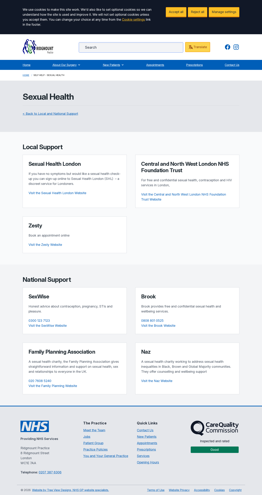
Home (26, 65)
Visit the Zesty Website (45, 245)
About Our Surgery (64, 65)
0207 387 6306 (50, 472)
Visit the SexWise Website (48, 325)
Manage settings (224, 12)
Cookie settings (133, 19)
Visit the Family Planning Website (53, 386)
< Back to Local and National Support (50, 114)
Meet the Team (94, 430)
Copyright (235, 490)
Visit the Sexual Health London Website (57, 193)
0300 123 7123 (39, 320)
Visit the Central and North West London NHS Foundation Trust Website (183, 197)
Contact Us (232, 65)
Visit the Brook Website (158, 325)
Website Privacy (179, 490)
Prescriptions (194, 65)
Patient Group (93, 443)
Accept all (176, 12)
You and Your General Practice (105, 456)
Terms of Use (156, 490)
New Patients (111, 65)
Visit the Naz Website (156, 381)
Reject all (197, 12)
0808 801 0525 (152, 320)
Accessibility (202, 490)
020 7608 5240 (40, 381)
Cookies (219, 490)
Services (143, 456)
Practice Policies (95, 449)
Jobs (86, 436)
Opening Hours (148, 462)
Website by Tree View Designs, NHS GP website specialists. (70, 490)
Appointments (155, 65)
